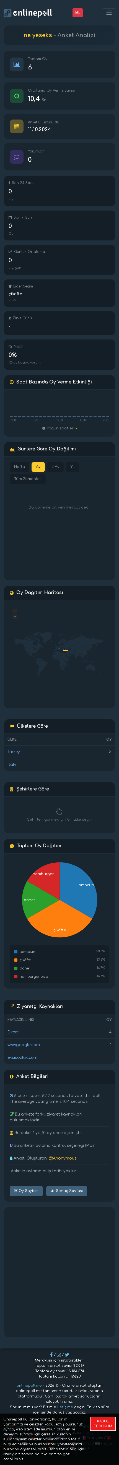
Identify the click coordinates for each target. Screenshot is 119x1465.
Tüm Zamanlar (27, 479)
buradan (11, 1449)
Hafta (19, 467)
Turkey (13, 752)
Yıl (72, 467)
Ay (38, 467)
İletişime (65, 1407)
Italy (11, 765)
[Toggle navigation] (109, 12)
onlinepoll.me (29, 1386)
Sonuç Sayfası (69, 1191)
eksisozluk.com (22, 1058)
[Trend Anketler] (78, 12)
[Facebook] (51, 1355)
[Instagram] (59, 1355)
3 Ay (55, 467)
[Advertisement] (59, 1272)
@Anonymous (63, 1158)
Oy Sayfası (27, 1191)
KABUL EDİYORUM (103, 1423)
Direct (13, 1032)
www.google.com (23, 1045)
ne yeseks (38, 35)
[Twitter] (67, 1355)
